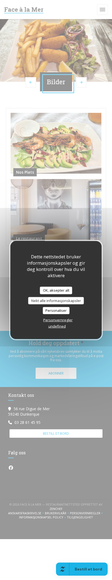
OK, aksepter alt (56, 290)
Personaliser (56, 310)
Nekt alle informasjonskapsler (56, 300)
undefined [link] (57, 326)
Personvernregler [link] (58, 319)
